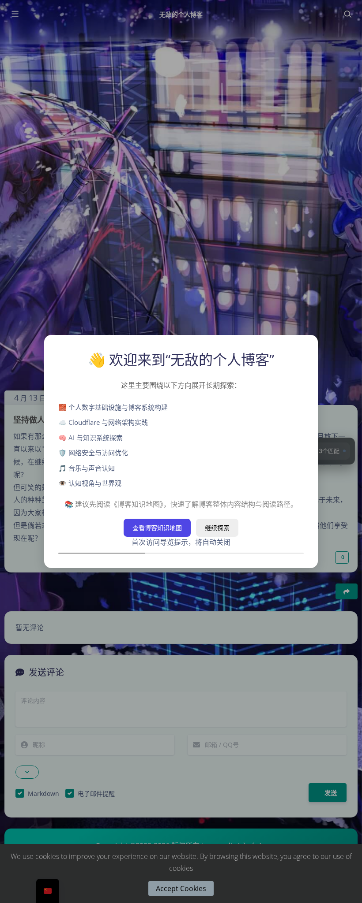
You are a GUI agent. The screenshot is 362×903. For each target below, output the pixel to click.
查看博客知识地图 (157, 528)
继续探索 (217, 528)
